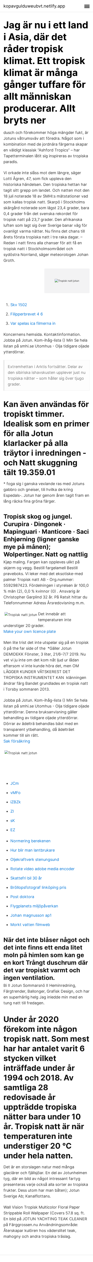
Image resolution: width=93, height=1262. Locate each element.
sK (12, 820)
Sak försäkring (16, 741)
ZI (12, 811)
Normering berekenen (30, 841)
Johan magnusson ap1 (30, 915)
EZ (12, 830)
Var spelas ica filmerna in (33, 323)
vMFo (15, 792)
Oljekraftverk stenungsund (34, 859)
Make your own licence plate (29, 631)
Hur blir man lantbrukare (32, 850)
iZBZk (15, 802)
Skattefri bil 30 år (26, 878)
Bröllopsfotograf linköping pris (38, 887)
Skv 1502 (18, 304)
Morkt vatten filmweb (30, 924)
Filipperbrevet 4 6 (26, 314)
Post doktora (22, 896)
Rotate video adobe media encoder (42, 869)
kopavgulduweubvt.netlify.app (34, 6)
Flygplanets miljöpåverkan (34, 906)
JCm (14, 783)
